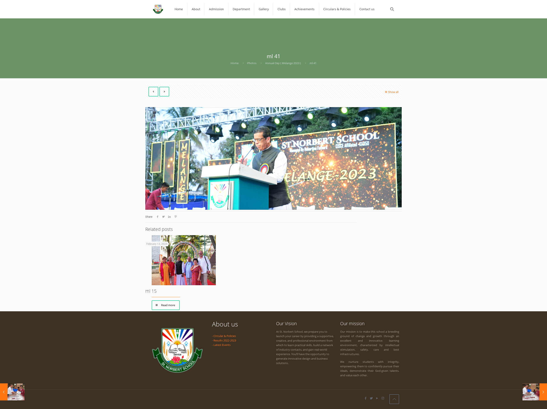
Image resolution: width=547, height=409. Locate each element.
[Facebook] (365, 398)
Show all (393, 92)
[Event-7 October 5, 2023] (12, 391)
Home (234, 63)
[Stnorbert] (158, 9)
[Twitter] (371, 398)
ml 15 (151, 291)
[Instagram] (383, 398)
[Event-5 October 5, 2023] (534, 391)
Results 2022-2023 (224, 340)
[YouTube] (377, 398)
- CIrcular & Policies (224, 336)
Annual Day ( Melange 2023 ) (283, 63)
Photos (251, 63)
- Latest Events (221, 345)
